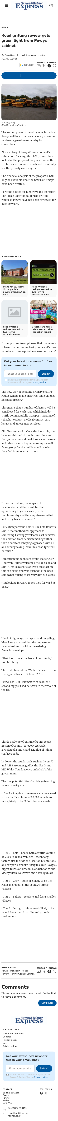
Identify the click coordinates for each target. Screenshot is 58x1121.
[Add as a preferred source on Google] (27, 65)
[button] (6, 5)
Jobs (5, 1043)
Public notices (10, 1046)
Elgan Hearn (10, 55)
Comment (47, 1002)
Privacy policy (10, 1039)
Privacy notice (39, 382)
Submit (46, 374)
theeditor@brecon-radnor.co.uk (18, 1114)
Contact (7, 1036)
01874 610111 (19, 1108)
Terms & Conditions (13, 1033)
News (4, 27)
